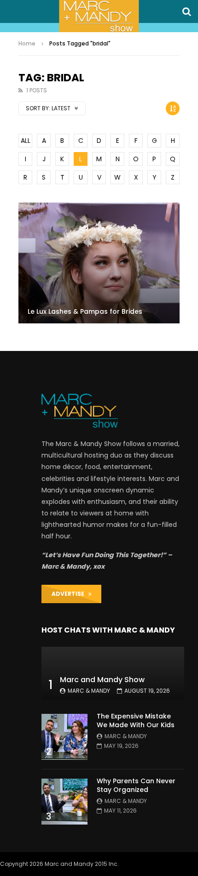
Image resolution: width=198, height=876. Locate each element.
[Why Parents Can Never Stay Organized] (64, 802)
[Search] (186, 11)
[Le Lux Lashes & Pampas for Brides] (99, 263)
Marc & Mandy (89, 691)
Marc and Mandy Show (102, 679)
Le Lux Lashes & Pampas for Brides (85, 311)
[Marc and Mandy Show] (99, 16)
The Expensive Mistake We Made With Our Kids (136, 720)
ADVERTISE (70, 594)
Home (26, 43)
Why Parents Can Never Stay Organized (136, 785)
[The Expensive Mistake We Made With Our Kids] (64, 737)
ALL (25, 140)
